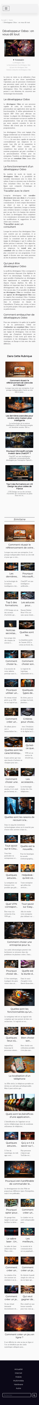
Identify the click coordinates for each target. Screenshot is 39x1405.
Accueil (3, 20)
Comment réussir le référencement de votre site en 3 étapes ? (19, 382)
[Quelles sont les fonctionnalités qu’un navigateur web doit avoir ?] (19, 997)
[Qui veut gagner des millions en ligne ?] (28, 1289)
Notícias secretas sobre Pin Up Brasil (10, 635)
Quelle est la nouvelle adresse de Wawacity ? (27, 850)
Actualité (18, 1369)
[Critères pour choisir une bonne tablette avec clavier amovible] (28, 711)
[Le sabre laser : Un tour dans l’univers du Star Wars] (11, 1231)
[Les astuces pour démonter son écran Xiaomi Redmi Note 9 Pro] (28, 595)
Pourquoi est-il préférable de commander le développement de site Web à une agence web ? (19, 1185)
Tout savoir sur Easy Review (28, 907)
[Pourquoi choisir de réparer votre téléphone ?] (11, 964)
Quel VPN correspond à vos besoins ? (11, 908)
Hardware (18, 1384)
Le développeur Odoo (18, 63)
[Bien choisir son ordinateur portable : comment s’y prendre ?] (28, 1030)
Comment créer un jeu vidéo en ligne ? (27, 1272)
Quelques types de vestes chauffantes (27, 694)
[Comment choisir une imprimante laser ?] (11, 772)
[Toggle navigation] (6, 8)
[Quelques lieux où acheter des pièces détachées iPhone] (11, 1030)
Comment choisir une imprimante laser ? (11, 783)
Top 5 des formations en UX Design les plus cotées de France (19, 486)
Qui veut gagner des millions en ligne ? (27, 1301)
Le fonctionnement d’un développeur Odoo (18, 65)
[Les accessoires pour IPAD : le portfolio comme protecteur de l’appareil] (28, 772)
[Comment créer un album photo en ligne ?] (11, 711)
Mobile (19, 1377)
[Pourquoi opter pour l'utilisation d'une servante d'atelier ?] (11, 1202)
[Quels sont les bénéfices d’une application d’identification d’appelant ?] (19, 1102)
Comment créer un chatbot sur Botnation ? (27, 1214)
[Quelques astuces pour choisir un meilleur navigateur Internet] (11, 868)
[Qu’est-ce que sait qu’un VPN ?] (30, 739)
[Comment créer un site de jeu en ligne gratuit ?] (11, 1260)
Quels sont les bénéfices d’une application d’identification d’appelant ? (19, 1118)
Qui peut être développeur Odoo (18, 67)
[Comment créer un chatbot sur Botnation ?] (28, 1202)
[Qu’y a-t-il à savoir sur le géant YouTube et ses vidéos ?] (28, 1135)
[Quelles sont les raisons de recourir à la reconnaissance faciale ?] (19, 805)
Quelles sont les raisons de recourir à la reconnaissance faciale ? (19, 820)
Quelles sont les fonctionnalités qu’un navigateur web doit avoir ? (19, 1013)
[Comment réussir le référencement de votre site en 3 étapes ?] (19, 369)
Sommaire (19, 59)
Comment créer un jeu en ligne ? (19, 1336)
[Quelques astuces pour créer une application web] (11, 1135)
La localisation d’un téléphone (19, 1077)
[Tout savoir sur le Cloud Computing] (11, 838)
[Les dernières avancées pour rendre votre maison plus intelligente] (19, 405)
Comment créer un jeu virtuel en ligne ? (11, 1301)
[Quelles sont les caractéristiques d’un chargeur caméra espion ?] (13, 742)
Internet (18, 1373)
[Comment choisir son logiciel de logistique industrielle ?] (28, 654)
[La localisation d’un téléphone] (19, 1064)
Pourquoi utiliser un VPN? (11, 693)
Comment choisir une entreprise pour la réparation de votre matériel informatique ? (19, 946)
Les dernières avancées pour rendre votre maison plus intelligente (19, 418)
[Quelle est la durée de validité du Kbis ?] (28, 964)
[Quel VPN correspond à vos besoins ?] (11, 896)
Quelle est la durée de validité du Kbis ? (27, 975)
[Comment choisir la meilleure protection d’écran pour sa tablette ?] (11, 654)
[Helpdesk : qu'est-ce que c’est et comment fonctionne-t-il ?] (28, 868)
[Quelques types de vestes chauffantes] (28, 683)
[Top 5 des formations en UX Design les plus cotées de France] (19, 473)
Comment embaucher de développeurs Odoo (18, 70)
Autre (11, 20)
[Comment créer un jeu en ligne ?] (19, 1322)
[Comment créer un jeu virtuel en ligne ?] (11, 1289)
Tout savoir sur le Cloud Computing (11, 848)
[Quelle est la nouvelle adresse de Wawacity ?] (27, 839)
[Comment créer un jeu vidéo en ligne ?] (28, 1260)
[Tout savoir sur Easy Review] (28, 896)
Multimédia (18, 1381)
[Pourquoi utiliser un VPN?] (11, 683)
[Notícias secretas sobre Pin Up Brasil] (10, 623)
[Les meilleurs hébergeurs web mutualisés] (28, 1231)
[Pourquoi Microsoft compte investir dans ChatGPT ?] (19, 440)
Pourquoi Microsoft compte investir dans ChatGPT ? (19, 452)
